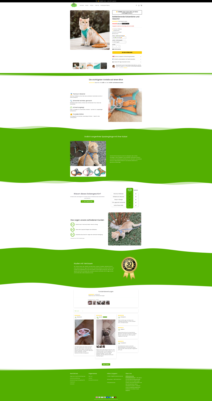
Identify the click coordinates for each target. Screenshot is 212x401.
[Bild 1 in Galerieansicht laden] (76, 66)
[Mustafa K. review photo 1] (84, 332)
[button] (136, 5)
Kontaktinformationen (93, 380)
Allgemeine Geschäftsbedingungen (77, 376)
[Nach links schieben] (71, 66)
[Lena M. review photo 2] (97, 346)
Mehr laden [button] (106, 364)
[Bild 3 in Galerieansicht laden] (90, 66)
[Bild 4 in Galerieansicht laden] (97, 66)
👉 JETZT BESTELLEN (87, 201)
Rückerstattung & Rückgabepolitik (77, 380)
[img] (77, 315)
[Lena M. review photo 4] (103, 346)
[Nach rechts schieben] (108, 66)
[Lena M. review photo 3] (100, 346)
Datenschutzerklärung (75, 378)
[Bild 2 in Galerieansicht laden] (83, 66)
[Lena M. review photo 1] (105, 332)
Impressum (72, 382)
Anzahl (113, 44)
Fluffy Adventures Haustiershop (102, 399)
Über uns (90, 376)
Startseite (72, 384)
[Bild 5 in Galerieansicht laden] (104, 66)
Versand (90, 378)
